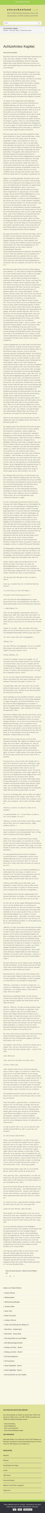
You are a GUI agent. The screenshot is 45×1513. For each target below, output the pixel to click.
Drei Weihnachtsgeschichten (14, 1343)
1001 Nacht (6, 1475)
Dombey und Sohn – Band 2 (13, 1352)
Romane (6, 1460)
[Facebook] (6, 1276)
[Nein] (42, 1507)
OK (15, 1509)
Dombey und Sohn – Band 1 (13, 1347)
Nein (19, 1509)
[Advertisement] (14, 1387)
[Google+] (14, 1276)
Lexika (5, 1470)
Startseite (5, 30)
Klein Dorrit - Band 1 (15, 30)
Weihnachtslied (9, 1297)
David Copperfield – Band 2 (13, 1370)
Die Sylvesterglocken (11, 1356)
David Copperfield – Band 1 (13, 1365)
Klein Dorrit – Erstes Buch (13, 1334)
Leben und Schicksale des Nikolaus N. (17, 1325)
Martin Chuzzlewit (10, 1315)
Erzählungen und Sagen (10, 1465)
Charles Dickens (10, 1293)
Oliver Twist (8, 1311)
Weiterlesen (28, 1509)
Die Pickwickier (9, 1361)
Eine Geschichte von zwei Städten (15, 1338)
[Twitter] (10, 1276)
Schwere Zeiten (9, 1306)
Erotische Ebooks (9, 1480)
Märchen (6, 1455)
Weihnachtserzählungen (12, 1302)
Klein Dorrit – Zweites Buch (13, 1329)
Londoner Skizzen (10, 1320)
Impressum (6, 1490)
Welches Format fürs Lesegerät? (13, 1485)
